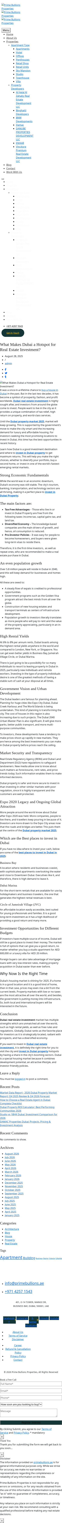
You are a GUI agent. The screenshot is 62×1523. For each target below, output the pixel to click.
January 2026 (12, 1179)
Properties (12, 41)
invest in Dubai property (30, 452)
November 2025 (14, 1186)
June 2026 (10, 1161)
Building (29, 1258)
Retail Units (22, 67)
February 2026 (13, 1175)
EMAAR (20, 143)
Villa (18, 81)
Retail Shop (22, 63)
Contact (10, 168)
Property (10, 1240)
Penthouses (22, 59)
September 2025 (14, 1193)
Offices (20, 56)
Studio (19, 74)
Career (18, 1345)
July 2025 (10, 1200)
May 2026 (10, 1164)
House (8, 1236)
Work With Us (14, 172)
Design (46, 1258)
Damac (20, 125)
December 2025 (14, 1182)
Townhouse (22, 77)
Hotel (19, 52)
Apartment (11, 1257)
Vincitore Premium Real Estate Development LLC (23, 154)
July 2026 (10, 1157)
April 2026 (10, 1168)
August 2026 (12, 1153)
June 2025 (10, 1204)
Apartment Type (20, 45)
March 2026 (11, 1171)
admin (8, 363)
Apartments (22, 48)
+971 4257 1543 (14, 326)
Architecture (12, 1229)
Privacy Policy (18, 1356)
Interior (52, 1258)
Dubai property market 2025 (27, 421)
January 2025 (12, 1215)
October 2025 (12, 1190)
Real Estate (11, 1243)
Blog (8, 164)
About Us (11, 38)
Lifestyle (59, 1258)
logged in (20, 1079)
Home (9, 34)
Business (39, 1258)
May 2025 (10, 1208)
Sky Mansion (23, 70)
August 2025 (12, 1197)
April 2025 (10, 1211)
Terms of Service (18, 1335)
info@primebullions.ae (24, 1283)
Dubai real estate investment (30, 401)
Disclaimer (18, 1339)
